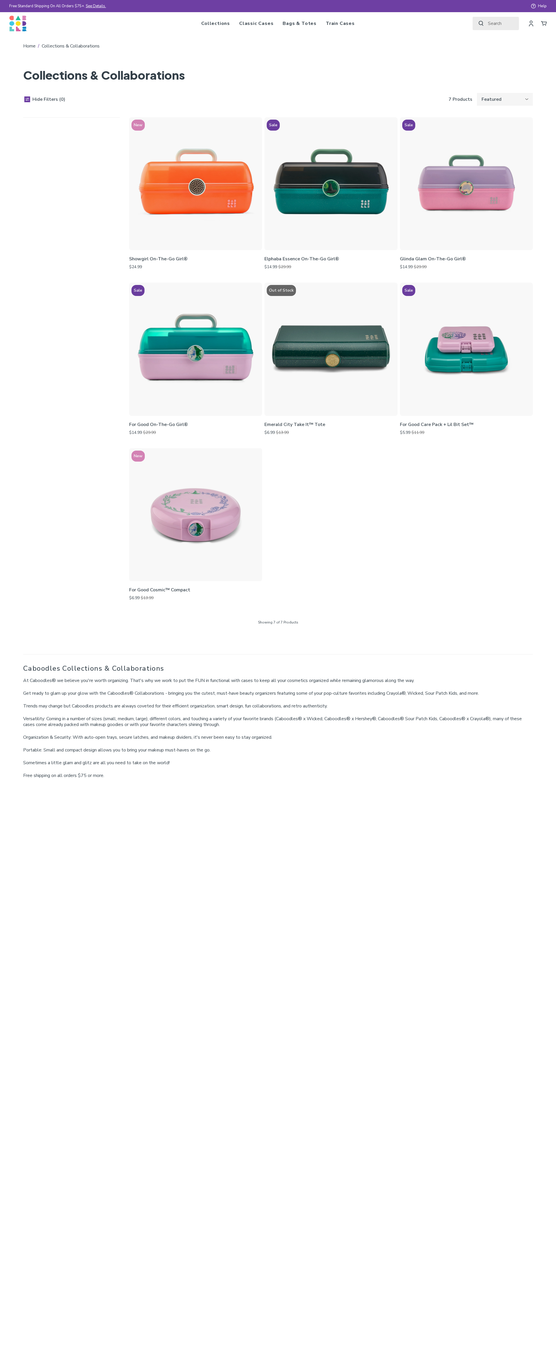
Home (29, 46)
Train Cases (340, 23)
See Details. (96, 6)
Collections (215, 23)
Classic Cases (256, 23)
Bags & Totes (300, 23)
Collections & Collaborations (71, 46)
